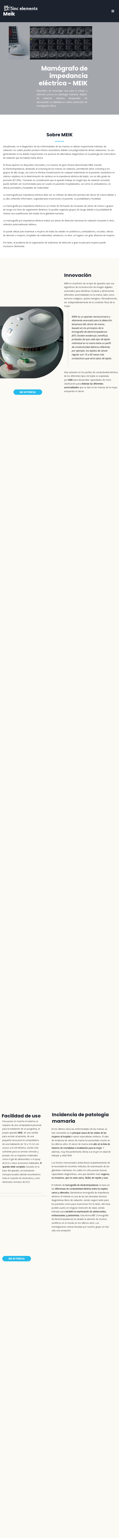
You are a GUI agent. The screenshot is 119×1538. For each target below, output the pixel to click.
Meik (9, 13)
